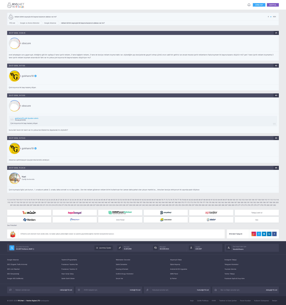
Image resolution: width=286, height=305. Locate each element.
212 (47, 205)
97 (226, 200)
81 (187, 200)
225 (87, 205)
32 (70, 200)
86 (200, 200)
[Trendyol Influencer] (29, 212)
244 (150, 205)
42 (95, 200)
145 (102, 202)
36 (80, 200)
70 (162, 200)
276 (255, 205)
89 (207, 200)
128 (48, 202)
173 (191, 202)
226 (91, 205)
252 (176, 205)
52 (119, 200)
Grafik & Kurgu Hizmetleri (124, 274)
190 (245, 202)
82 (190, 200)
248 (163, 205)
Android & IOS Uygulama (178, 269)
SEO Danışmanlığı (13, 274)
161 (153, 202)
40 (90, 200)
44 (99, 200)
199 (273, 202)
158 (144, 202)
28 (61, 200)
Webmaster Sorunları (123, 260)
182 (219, 202)
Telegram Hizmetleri (231, 264)
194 (257, 202)
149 (115, 202)
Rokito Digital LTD (33, 301)
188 (238, 202)
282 (274, 205)
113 (274, 200)
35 (78, 200)
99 (231, 200)
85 (197, 200)
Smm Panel (120, 220)
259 (199, 205)
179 (210, 202)
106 (253, 200)
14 (29, 200)
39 (87, 200)
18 (38, 200)
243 (146, 205)
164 (163, 202)
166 (169, 202)
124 (36, 202)
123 (33, 202)
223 (81, 205)
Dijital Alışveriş (175, 264)
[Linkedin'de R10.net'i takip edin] (269, 234)
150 (118, 202)
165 (166, 202)
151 (121, 202)
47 (107, 200)
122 (29, 202)
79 (183, 200)
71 (164, 200)
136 (73, 202)
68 (157, 200)
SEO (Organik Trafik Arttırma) (17, 264)
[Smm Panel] (75, 212)
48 (109, 200)
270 (236, 205)
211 (44, 205)
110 (265, 200)
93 (216, 200)
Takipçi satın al (256, 213)
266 (223, 205)
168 (176, 202)
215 (56, 205)
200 (277, 202)
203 (17, 205)
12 (25, 200)
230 (104, 205)
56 (128, 200)
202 (14, 205)
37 (83, 200)
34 (75, 200)
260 (203, 205)
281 (271, 205)
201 (11, 205)
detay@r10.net (271, 290)
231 (107, 205)
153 (128, 202)
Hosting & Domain (122, 269)
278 (261, 205)
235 (120, 205)
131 (58, 202)
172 (188, 202)
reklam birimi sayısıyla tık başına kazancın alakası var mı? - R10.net (16, 5)
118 (17, 202)
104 (246, 200)
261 (206, 205)
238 (130, 205)
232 (110, 205)
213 (50, 205)
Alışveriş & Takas (176, 260)
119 (20, 202)
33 (73, 200)
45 (102, 200)
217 (62, 205)
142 (92, 202)
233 (113, 205)
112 (271, 200)
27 (59, 200)
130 (54, 202)
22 (47, 200)
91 (212, 200)
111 (268, 200)
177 (204, 202)
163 (160, 202)
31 (68, 200)
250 (170, 205)
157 (141, 202)
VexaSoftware (238, 249)
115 (8, 202)
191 (248, 202)
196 (264, 202)
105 (249, 200)
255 (186, 205)
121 (27, 202)
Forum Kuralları (245, 301)
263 (212, 205)
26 (56, 200)
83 (192, 200)
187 (235, 202)
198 (270, 202)
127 (45, 202)
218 (65, 205)
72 (167, 200)
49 (112, 200)
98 (229, 200)
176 (200, 202)
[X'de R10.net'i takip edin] (259, 234)
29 (63, 200)
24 (52, 200)
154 (131, 202)
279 (264, 205)
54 (124, 200)
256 (189, 205)
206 (27, 205)
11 (23, 200)
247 (160, 205)
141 (89, 202)
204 (21, 205)
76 (176, 200)
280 (268, 205)
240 (137, 205)
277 (258, 205)
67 (155, 200)
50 (114, 200)
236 (123, 205)
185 (229, 202)
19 (40, 200)
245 (153, 205)
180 (213, 202)
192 (251, 202)
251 (173, 205)
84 (195, 200)
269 (232, 205)
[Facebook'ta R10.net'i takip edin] (274, 234)
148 (112, 202)
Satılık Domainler (121, 264)
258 (196, 205)
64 (148, 200)
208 (34, 205)
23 (49, 200)
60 (138, 200)
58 (133, 200)
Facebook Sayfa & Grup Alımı (235, 278)
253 (179, 205)
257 (193, 205)
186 (232, 202)
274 (248, 205)
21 (45, 200)
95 (221, 200)
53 (121, 200)
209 (37, 205)
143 (96, 202)
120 (23, 202)
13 (27, 200)
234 (117, 205)
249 (166, 205)
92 (214, 200)
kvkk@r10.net (135, 290)
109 (262, 200)
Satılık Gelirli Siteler (68, 278)
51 (116, 200)
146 (105, 202)
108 (259, 200)
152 (124, 202)
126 (42, 202)
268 (229, 205)
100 (233, 200)
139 (83, 202)
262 (209, 205)
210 (41, 205)
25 (54, 200)
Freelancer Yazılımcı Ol (69, 269)
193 (254, 202)
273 (245, 205)
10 (21, 200)
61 (140, 200)
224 (84, 205)
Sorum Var (119, 278)
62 (143, 200)
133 (64, 202)
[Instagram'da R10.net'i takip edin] (253, 234)
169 (179, 202)
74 (171, 200)
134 (67, 202)
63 (145, 200)
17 (36, 200)
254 (183, 205)
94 (219, 200)
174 (194, 202)
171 (185, 202)
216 (59, 205)
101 (237, 200)
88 (204, 200)
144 (99, 202)
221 (75, 205)
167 (172, 202)
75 (174, 200)
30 (66, 200)
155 (134, 202)
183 (222, 202)
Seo (256, 220)
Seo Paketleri (12, 225)
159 (147, 202)
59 (136, 200)
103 (243, 200)
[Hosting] (29, 220)
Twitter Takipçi (230, 274)
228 (97, 205)
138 (80, 202)
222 (78, 205)
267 (226, 205)
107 (256, 200)
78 (180, 200)
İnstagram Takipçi (231, 260)
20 (43, 200)
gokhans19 (28, 76)
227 (94, 205)
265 (219, 205)
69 (160, 200)
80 (185, 200)
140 (86, 202)
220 (72, 205)
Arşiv (192, 301)
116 (12, 202)
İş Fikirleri (173, 278)
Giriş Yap (259, 5)
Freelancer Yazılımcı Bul (69, 264)
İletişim (274, 301)
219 (68, 205)
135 (70, 202)
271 (239, 205)
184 (225, 202)
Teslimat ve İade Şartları (228, 301)
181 (216, 202)
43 (97, 200)
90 (209, 200)
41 (92, 200)
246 (156, 205)
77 (178, 200)
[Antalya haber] (166, 220)
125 (39, 202)
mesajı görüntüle (20, 120)
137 (77, 202)
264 (216, 205)
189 (242, 202)
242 (143, 205)
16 (34, 200)
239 (133, 205)
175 (197, 202)
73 (169, 200)
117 (15, 202)
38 (85, 200)
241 (140, 205)
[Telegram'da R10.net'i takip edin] (264, 234)
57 (131, 200)
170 (182, 202)
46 (104, 200)
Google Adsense (13, 260)
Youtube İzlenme (230, 269)
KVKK (214, 301)
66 (153, 200)
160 (150, 202)
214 (53, 205)
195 (261, 202)
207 (31, 205)
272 (242, 205)
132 (61, 202)
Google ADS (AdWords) (15, 278)
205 (24, 205)
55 (126, 200)
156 (137, 202)
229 (100, 205)
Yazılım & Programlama (69, 260)
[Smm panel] (120, 212)
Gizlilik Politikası (202, 301)
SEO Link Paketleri (13, 269)
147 (109, 202)
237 (127, 205)
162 (156, 202)
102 (240, 200)
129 (51, 202)
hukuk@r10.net (203, 290)
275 (252, 205)
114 (277, 200)
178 (207, 202)
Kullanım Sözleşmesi (261, 301)
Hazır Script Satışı (67, 274)
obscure (26, 43)
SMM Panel (174, 274)
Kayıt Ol (272, 5)
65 (150, 200)
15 (32, 200)
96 (224, 200)
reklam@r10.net (66, 290)
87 (202, 200)
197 (267, 202)
